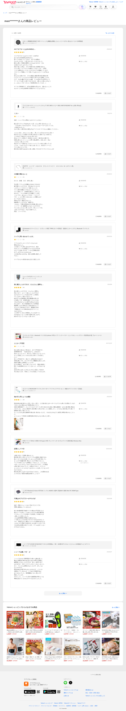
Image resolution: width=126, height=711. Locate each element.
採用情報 (74, 705)
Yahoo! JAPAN (93, 2)
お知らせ (66, 695)
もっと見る (115, 607)
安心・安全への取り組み (93, 693)
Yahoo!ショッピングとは (71, 690)
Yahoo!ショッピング (46, 703)
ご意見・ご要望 (93, 705)
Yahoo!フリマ (81, 703)
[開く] (18, 424)
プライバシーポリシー (34, 705)
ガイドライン (62, 705)
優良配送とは (89, 690)
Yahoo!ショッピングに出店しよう (108, 2)
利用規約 (55, 705)
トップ (5, 13)
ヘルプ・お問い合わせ (82, 705)
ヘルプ (121, 2)
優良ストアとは (68, 693)
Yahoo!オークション (70, 703)
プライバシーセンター (46, 705)
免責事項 (68, 705)
